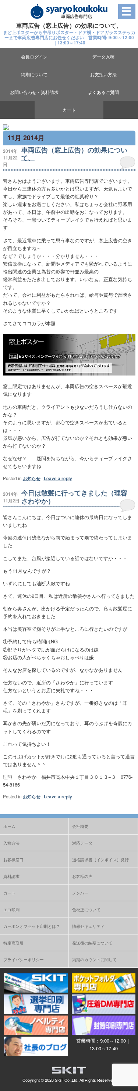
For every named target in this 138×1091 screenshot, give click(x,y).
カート (69, 110)
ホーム (9, 826)
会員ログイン (34, 56)
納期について (34, 74)
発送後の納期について (92, 943)
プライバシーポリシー (23, 959)
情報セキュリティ (88, 926)
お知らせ (31, 478)
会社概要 (80, 826)
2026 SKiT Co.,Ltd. (61, 1080)
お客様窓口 (13, 859)
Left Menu (126, 11)
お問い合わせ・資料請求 (34, 92)
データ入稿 (103, 56)
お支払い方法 (103, 74)
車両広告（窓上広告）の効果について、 (74, 154)
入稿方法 (11, 843)
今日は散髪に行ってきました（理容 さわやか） (77, 497)
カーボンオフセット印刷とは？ (31, 926)
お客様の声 (82, 876)
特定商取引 (13, 943)
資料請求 (11, 876)
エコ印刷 (11, 909)
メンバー (80, 893)
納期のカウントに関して (94, 959)
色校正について (86, 909)
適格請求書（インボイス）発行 (100, 859)
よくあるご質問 (103, 92)
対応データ (82, 843)
